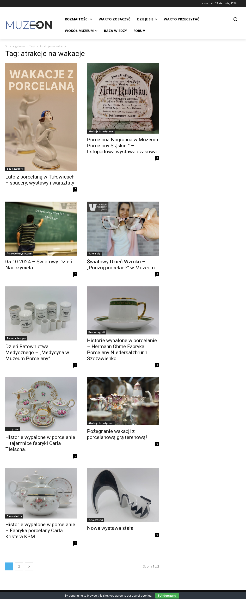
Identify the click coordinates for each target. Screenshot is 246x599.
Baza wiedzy (14, 516)
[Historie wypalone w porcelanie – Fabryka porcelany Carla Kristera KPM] (41, 493)
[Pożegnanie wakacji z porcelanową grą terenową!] (123, 401)
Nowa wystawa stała (110, 528)
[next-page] (29, 566)
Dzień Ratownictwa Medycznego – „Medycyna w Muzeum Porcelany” (37, 352)
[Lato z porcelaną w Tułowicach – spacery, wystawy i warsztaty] (41, 117)
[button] (235, 19)
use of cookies (141, 595)
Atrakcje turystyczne (100, 131)
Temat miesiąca (16, 338)
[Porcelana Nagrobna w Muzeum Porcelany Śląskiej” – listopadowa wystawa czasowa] (123, 98)
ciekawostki (95, 520)
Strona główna (15, 46)
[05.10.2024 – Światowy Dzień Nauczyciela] (41, 229)
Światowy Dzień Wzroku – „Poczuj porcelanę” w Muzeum (121, 265)
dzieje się (94, 253)
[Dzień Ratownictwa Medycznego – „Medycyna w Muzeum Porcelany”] (41, 313)
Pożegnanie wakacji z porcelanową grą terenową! (117, 434)
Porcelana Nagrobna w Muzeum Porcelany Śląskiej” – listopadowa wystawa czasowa (122, 145)
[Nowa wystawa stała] (123, 495)
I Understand (167, 595)
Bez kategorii (15, 168)
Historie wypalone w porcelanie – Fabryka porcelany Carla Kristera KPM (40, 530)
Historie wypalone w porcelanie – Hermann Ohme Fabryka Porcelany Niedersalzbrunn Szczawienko (122, 349)
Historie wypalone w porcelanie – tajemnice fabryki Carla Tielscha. (40, 443)
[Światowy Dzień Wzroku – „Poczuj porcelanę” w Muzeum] (123, 229)
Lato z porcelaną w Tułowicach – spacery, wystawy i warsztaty (39, 180)
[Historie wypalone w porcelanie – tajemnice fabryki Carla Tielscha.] (41, 404)
